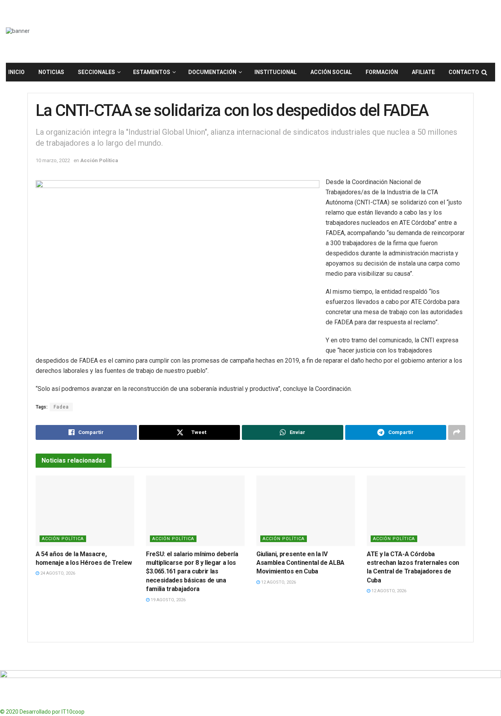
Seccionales (96, 72)
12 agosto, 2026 (278, 582)
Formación (382, 72)
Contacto (464, 72)
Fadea (61, 407)
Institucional (275, 72)
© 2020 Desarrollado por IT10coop (42, 712)
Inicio (16, 72)
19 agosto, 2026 (168, 599)
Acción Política (99, 160)
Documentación (212, 72)
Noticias (51, 72)
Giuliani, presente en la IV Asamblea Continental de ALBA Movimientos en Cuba (300, 562)
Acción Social (331, 72)
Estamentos (151, 72)
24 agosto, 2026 (57, 573)
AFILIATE (423, 72)
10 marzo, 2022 (53, 160)
